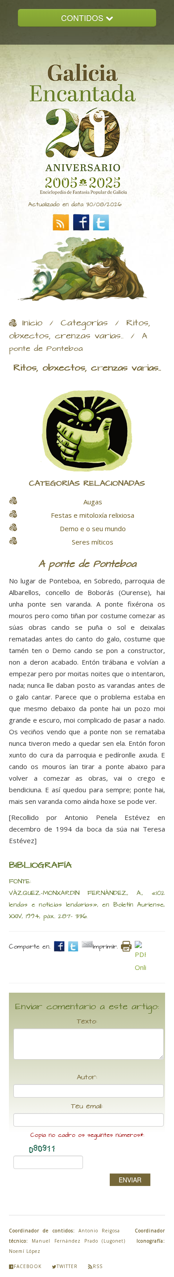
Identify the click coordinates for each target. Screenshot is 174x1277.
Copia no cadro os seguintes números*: (87, 1135)
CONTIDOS (83, 17)
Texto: (87, 1021)
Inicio (32, 323)
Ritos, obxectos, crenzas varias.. (79, 329)
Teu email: (87, 1106)
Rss (98, 1266)
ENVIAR (130, 1179)
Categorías (84, 323)
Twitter (67, 1266)
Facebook (27, 1266)
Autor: (87, 1077)
